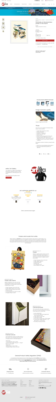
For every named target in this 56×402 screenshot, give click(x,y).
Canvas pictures (17, 4)
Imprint (30, 384)
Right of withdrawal (23, 384)
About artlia (9, 0)
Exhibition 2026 (4, 0)
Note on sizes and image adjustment (45, 46)
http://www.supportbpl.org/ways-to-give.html (44, 147)
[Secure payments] (28, 369)
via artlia (8, 177)
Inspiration (43, 4)
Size (36, 33)
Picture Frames (24, 4)
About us (30, 380)
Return (21, 383)
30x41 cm (38, 35)
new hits (30, 4)
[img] (28, 191)
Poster (11, 4)
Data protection (31, 385)
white (37, 31)
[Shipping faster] (10, 369)
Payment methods (23, 385)
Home (37, 18)
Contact (30, 381)
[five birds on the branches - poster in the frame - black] (37, 96)
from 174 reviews (27, 192)
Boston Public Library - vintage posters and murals (45, 20)
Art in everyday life (36, 4)
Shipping (37, 26)
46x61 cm (43, 35)
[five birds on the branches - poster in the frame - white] (36, 96)
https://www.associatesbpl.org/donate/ (44, 145)
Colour (37, 29)
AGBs (30, 383)
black (41, 31)
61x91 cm (48, 35)
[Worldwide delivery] (45, 369)
